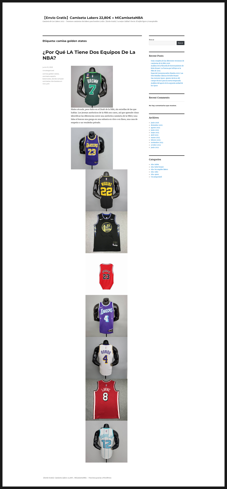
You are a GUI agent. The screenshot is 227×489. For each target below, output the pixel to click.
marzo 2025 (155, 138)
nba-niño (154, 172)
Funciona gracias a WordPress (100, 478)
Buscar (151, 40)
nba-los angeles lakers (159, 169)
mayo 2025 (155, 133)
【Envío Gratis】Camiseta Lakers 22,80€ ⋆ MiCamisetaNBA (93, 18)
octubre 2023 (156, 145)
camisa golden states (51, 74)
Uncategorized (48, 70)
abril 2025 (154, 135)
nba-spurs (155, 174)
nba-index (155, 164)
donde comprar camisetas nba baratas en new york (53, 81)
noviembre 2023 (157, 143)
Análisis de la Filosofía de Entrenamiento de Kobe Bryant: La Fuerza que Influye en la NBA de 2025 (167, 68)
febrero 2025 (156, 140)
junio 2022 (155, 147)
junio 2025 (155, 130)
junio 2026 (155, 123)
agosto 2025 (155, 128)
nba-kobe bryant (157, 167)
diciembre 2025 (157, 125)
